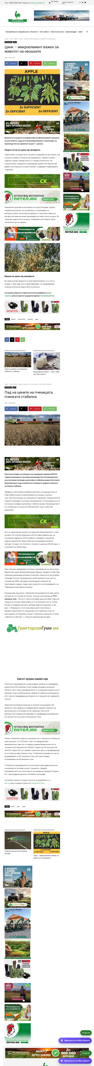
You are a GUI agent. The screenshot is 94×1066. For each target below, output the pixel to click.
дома (6, 39)
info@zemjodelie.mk (37, 3)
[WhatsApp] (22, 339)
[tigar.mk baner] (32, 306)
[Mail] (82, 2)
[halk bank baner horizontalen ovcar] (32, 127)
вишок (13, 319)
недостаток (21, 319)
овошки (30, 319)
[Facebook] (80, 2)
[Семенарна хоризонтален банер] (32, 181)
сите (15, 42)
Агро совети (14, 39)
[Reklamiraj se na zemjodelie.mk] (32, 234)
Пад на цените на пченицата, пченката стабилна (16, 370)
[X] (12, 339)
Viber (52, 296)
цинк (36, 319)
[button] (87, 32)
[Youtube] (85, 2)
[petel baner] (32, 196)
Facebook (44, 296)
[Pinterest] (17, 339)
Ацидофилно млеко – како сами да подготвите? (46, 373)
